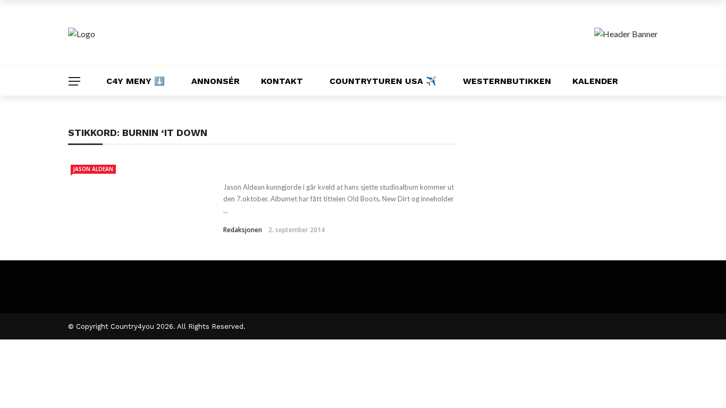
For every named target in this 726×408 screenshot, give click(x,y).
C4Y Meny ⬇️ (135, 81)
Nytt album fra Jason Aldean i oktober (324, 168)
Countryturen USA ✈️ (383, 81)
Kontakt (282, 81)
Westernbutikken (507, 81)
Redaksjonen (242, 229)
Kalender (595, 81)
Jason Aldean (93, 169)
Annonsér (215, 81)
